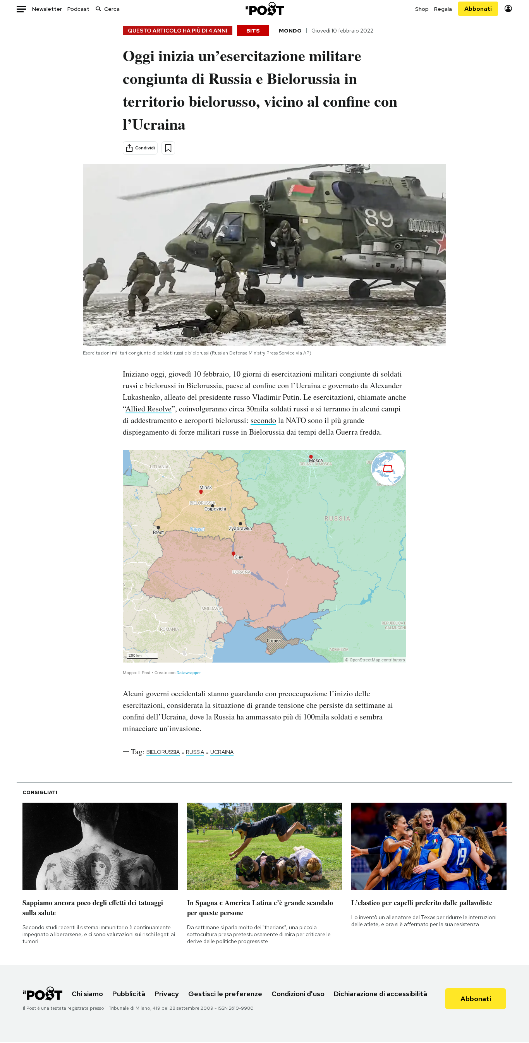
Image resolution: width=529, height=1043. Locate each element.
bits (253, 30)
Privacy (167, 993)
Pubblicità (128, 993)
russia (195, 751)
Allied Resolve (148, 408)
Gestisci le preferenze (225, 993)
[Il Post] (264, 8)
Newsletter (47, 8)
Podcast (78, 8)
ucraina (222, 751)
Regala (443, 8)
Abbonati (478, 9)
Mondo (290, 30)
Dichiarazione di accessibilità (380, 993)
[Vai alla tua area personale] (508, 9)
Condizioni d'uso (298, 993)
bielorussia (163, 751)
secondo (263, 420)
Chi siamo (87, 993)
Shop (422, 8)
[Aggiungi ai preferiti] (168, 148)
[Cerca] (98, 8)
